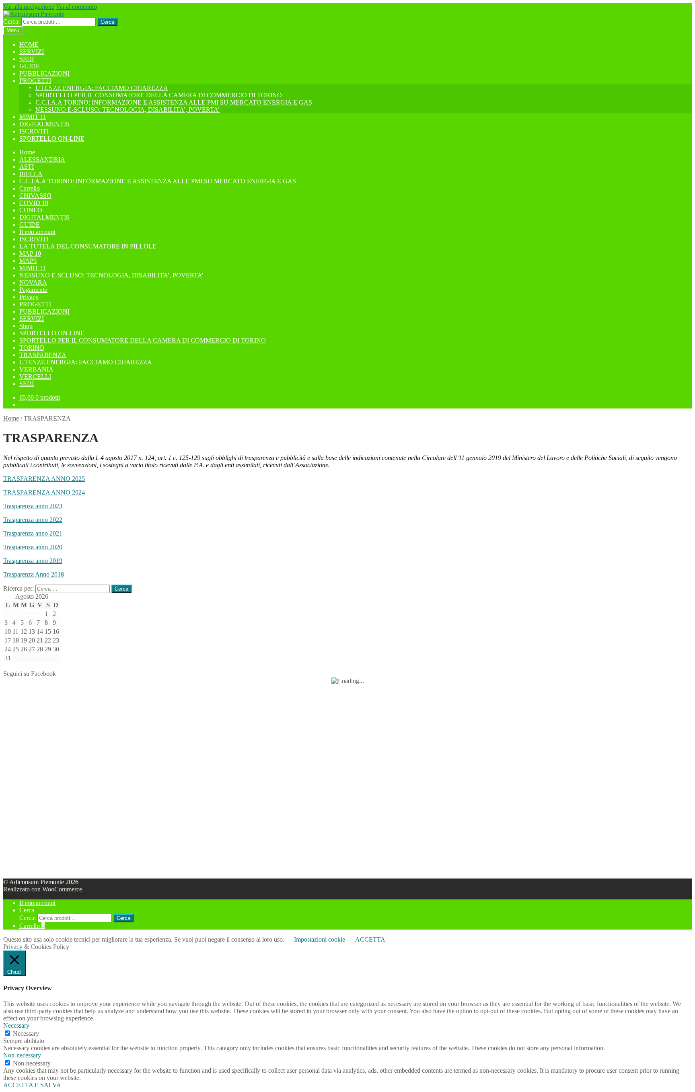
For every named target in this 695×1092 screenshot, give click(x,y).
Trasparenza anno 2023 (32, 506)
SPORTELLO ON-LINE (51, 138)
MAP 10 (30, 253)
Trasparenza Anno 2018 (33, 574)
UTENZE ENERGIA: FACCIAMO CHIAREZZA (101, 87)
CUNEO (30, 210)
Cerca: (11, 21)
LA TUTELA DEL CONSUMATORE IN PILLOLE (87, 246)
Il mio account (37, 231)
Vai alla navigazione (28, 6)
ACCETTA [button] (370, 939)
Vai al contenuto (76, 6)
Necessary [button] (16, 1025)
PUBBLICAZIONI (44, 73)
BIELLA (31, 173)
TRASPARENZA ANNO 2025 (44, 478)
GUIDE (29, 66)
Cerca (107, 22)
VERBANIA (36, 369)
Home (27, 152)
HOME (29, 44)
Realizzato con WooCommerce (42, 889)
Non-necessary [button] (22, 1055)
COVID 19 (33, 202)
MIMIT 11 (32, 116)
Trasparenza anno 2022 (32, 519)
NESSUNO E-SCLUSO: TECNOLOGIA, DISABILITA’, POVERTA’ (127, 109)
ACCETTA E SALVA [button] (32, 1085)
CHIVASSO (35, 195)
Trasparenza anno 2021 (32, 533)
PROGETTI (35, 80)
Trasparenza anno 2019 (32, 560)
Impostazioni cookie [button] (319, 939)
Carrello (29, 188)
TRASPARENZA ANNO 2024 (44, 492)
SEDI (26, 58)
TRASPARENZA (42, 354)
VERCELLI (35, 376)
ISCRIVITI (34, 131)
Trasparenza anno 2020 (32, 547)
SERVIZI (31, 51)
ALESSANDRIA (42, 159)
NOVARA (33, 282)
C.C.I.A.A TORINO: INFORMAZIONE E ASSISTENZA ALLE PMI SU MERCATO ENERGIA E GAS (173, 102)
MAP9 (28, 260)
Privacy (29, 297)
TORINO (31, 347)
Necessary (26, 1033)
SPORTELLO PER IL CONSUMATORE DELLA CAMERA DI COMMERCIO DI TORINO (158, 95)
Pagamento (33, 289)
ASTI (26, 166)
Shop (26, 325)
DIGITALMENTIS (44, 124)
